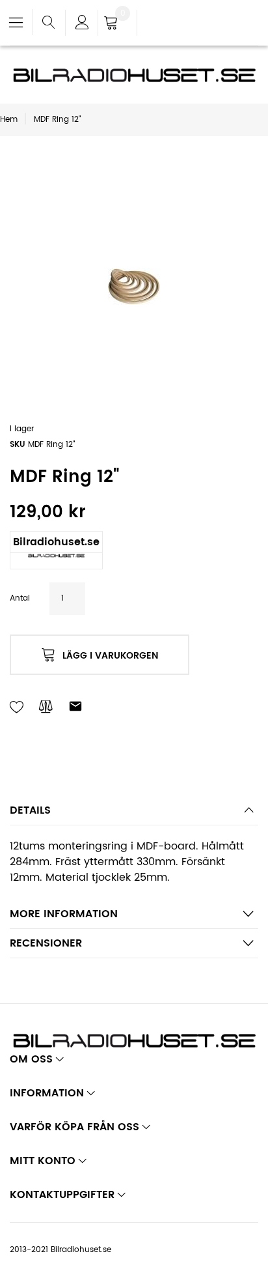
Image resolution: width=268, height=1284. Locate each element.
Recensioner (46, 943)
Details (30, 810)
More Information (64, 914)
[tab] (134, 814)
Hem (9, 119)
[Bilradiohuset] (134, 75)
